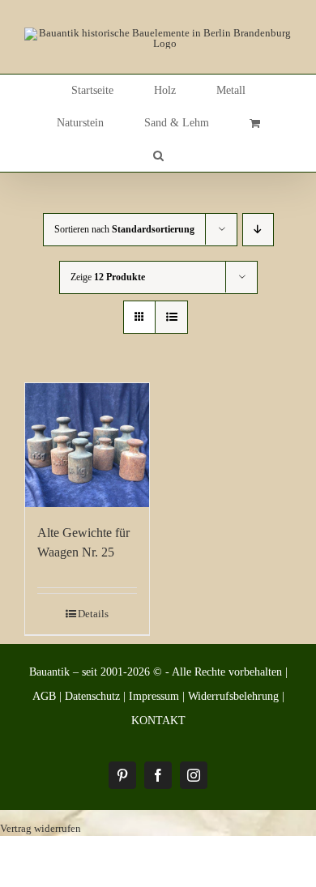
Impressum (154, 696)
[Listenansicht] (171, 317)
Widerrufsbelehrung (233, 696)
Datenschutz (92, 696)
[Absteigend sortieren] (258, 229)
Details (93, 614)
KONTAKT (158, 720)
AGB (44, 696)
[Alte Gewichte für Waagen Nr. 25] (87, 445)
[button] (158, 155)
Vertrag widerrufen (40, 828)
